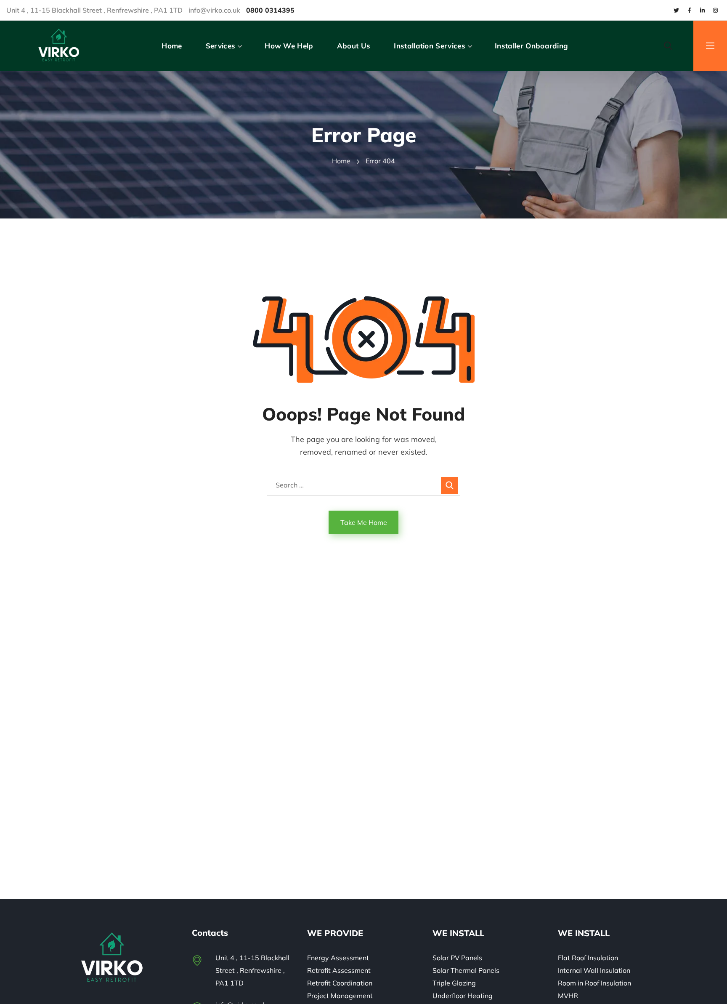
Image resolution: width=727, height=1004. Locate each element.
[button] (668, 46)
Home (341, 161)
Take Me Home (363, 522)
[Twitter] (676, 10)
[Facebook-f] (689, 10)
